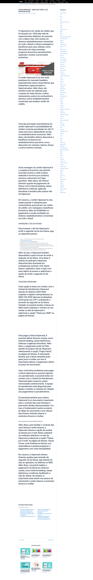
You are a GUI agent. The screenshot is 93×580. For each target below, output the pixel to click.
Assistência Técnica (63, 29)
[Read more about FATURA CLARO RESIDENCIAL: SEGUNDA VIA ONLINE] (25, 551)
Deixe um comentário (22, 13)
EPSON (61, 99)
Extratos (61, 103)
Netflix (61, 153)
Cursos (61, 83)
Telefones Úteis (63, 179)
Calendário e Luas (63, 44)
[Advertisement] (36, 22)
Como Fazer (37, 2)
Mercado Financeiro (44, 2)
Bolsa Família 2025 (63, 38)
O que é (61, 157)
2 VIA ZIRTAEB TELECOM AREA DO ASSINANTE (47, 555)
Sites (61, 177)
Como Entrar (62, 62)
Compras (61, 68)
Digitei (21, 1)
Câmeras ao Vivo (63, 46)
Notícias (61, 155)
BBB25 (61, 31)
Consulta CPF (62, 73)
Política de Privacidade (29, 2)
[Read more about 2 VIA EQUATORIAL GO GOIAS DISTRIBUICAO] (36, 550)
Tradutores (62, 185)
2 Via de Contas (22, 559)
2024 (61, 16)
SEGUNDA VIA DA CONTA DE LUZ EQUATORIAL (47, 570)
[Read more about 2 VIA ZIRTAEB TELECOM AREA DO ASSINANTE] (47, 550)
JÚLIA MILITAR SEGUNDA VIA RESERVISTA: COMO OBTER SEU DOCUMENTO (25, 570)
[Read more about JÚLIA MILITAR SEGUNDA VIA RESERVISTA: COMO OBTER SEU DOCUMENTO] (25, 565)
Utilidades (46, 0)
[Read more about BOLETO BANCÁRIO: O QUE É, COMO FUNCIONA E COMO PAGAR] (36, 564)
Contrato (61, 79)
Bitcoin (61, 34)
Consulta (61, 72)
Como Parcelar (63, 66)
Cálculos (61, 42)
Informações (52, 0)
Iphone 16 (62, 133)
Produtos (63, 0)
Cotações (62, 81)
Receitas (54, 2)
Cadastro (61, 40)
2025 (61, 18)
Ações (61, 23)
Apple (61, 27)
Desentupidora (62, 88)
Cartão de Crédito (63, 51)
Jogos (61, 135)
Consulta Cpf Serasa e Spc (65, 75)
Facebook (62, 105)
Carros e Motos (61, 2)
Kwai (61, 136)
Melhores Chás (63, 144)
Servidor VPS (62, 175)
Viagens (61, 190)
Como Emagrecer (63, 60)
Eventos (61, 101)
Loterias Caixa (62, 142)
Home (26, 0)
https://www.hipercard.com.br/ (26, 240)
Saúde (42, 0)
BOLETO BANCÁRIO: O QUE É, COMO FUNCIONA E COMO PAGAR (36, 569)
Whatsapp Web (31, 0)
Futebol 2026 (62, 112)
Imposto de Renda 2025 (64, 120)
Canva (61, 47)
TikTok (61, 183)
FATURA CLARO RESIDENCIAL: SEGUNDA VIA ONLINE (25, 557)
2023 (61, 14)
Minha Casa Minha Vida (64, 149)
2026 (50, 2)
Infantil (61, 122)
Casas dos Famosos (64, 53)
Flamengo (62, 110)
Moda (61, 151)
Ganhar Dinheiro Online (64, 114)
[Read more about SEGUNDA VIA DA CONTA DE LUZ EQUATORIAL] (47, 565)
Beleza (61, 33)
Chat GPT (37, 0)
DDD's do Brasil (63, 85)
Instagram (62, 129)
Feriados (61, 107)
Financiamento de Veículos (65, 109)
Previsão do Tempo (63, 162)
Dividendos (62, 90)
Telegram (62, 181)
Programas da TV (63, 166)
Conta (61, 77)
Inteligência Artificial (63, 131)
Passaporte (62, 159)
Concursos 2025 (63, 70)
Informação (62, 123)
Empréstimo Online (63, 96)
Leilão (61, 138)
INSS (61, 127)
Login (61, 140)
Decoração (58, 0)
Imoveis (61, 118)
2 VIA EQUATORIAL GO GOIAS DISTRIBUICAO (35, 555)
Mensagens (62, 146)
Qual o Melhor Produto (64, 168)
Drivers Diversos (63, 92)
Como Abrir (62, 57)
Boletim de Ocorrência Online (65, 36)
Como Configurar (63, 59)
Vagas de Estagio (63, 188)
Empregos (62, 94)
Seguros (66, 2)
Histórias (61, 116)
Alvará (61, 25)
